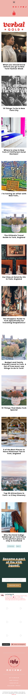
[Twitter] (21, 7)
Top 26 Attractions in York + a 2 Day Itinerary (14, 494)
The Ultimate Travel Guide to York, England (14, 236)
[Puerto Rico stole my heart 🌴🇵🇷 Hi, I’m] (20, 622)
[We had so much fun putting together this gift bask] (7, 635)
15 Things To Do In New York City (14, 109)
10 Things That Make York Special (14, 409)
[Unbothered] (20, 635)
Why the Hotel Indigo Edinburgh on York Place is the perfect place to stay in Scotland (14, 538)
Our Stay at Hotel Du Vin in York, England (14, 278)
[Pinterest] (16, 7)
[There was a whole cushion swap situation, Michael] (7, 608)
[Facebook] (13, 7)
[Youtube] (23, 7)
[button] (14, 2)
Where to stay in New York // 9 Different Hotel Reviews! (14, 152)
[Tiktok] (26, 7)
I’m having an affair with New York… (14, 195)
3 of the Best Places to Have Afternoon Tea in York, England (14, 452)
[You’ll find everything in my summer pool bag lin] (20, 608)
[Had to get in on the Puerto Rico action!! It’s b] (7, 622)
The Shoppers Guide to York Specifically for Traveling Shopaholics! (14, 321)
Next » (18, 546)
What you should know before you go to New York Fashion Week (14, 67)
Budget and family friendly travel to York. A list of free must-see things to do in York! (14, 365)
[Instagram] (18, 7)
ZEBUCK (14, 694)
